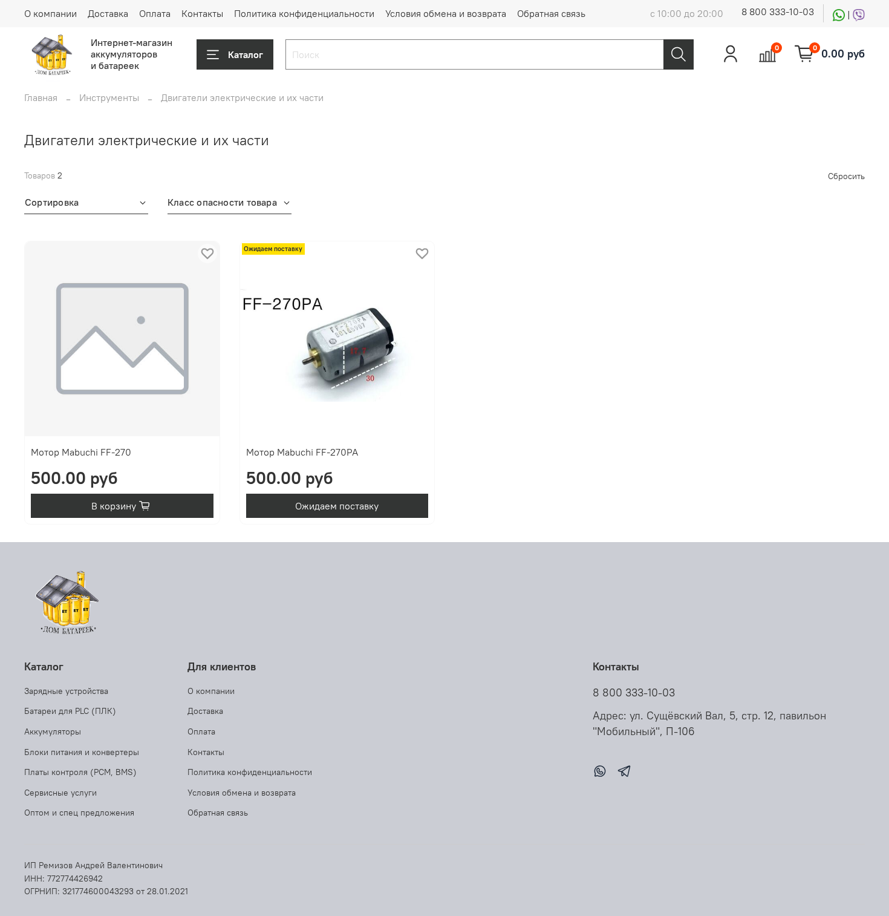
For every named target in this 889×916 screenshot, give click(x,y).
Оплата (155, 13)
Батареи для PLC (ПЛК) (70, 710)
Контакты (202, 13)
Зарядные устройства (66, 690)
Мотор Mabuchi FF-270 (81, 452)
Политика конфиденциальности (304, 13)
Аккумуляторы (52, 731)
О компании (50, 13)
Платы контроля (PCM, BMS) (80, 772)
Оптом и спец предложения (79, 812)
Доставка (108, 13)
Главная (40, 97)
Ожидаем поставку (337, 506)
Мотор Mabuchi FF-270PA (302, 452)
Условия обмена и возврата (445, 13)
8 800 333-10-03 (777, 11)
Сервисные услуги (60, 792)
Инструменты (109, 97)
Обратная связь (551, 13)
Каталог (245, 54)
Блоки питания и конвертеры (81, 752)
